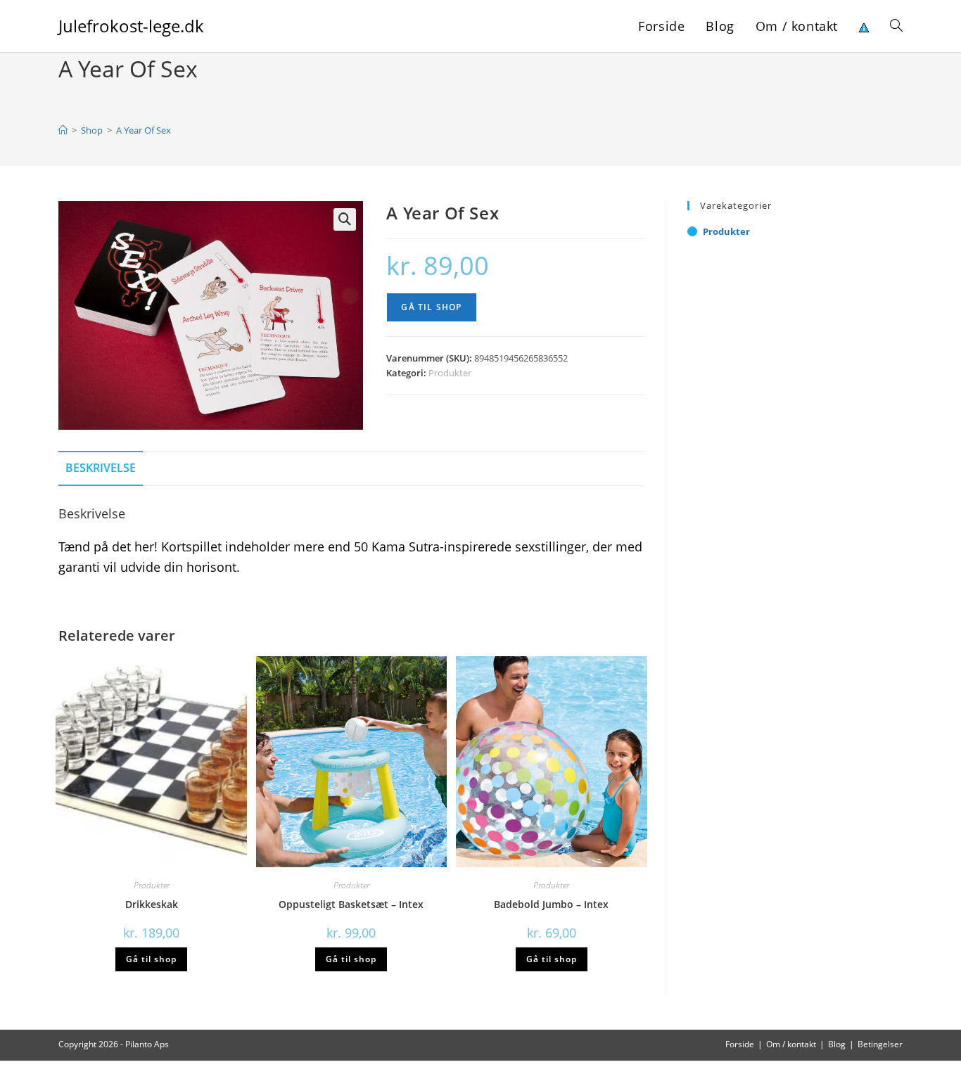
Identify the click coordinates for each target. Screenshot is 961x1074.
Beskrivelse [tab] (100, 467)
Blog (837, 1044)
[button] (344, 219)
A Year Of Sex (143, 130)
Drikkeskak (151, 904)
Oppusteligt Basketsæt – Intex (351, 904)
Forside (739, 1044)
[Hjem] (63, 130)
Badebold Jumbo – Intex (551, 904)
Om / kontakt (791, 1044)
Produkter (449, 372)
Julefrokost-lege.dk (131, 25)
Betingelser (880, 1044)
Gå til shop (431, 307)
